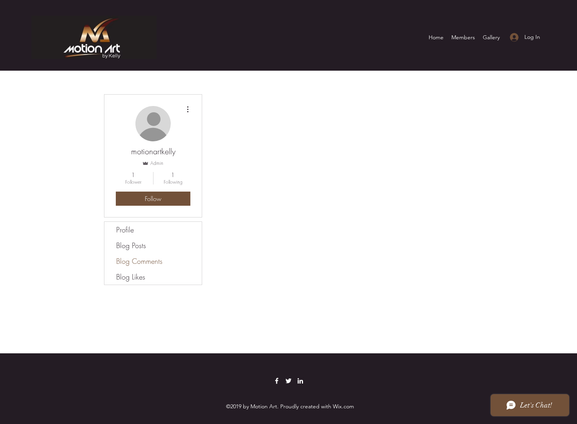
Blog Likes (130, 276)
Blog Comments (139, 261)
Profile (125, 229)
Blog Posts (131, 245)
